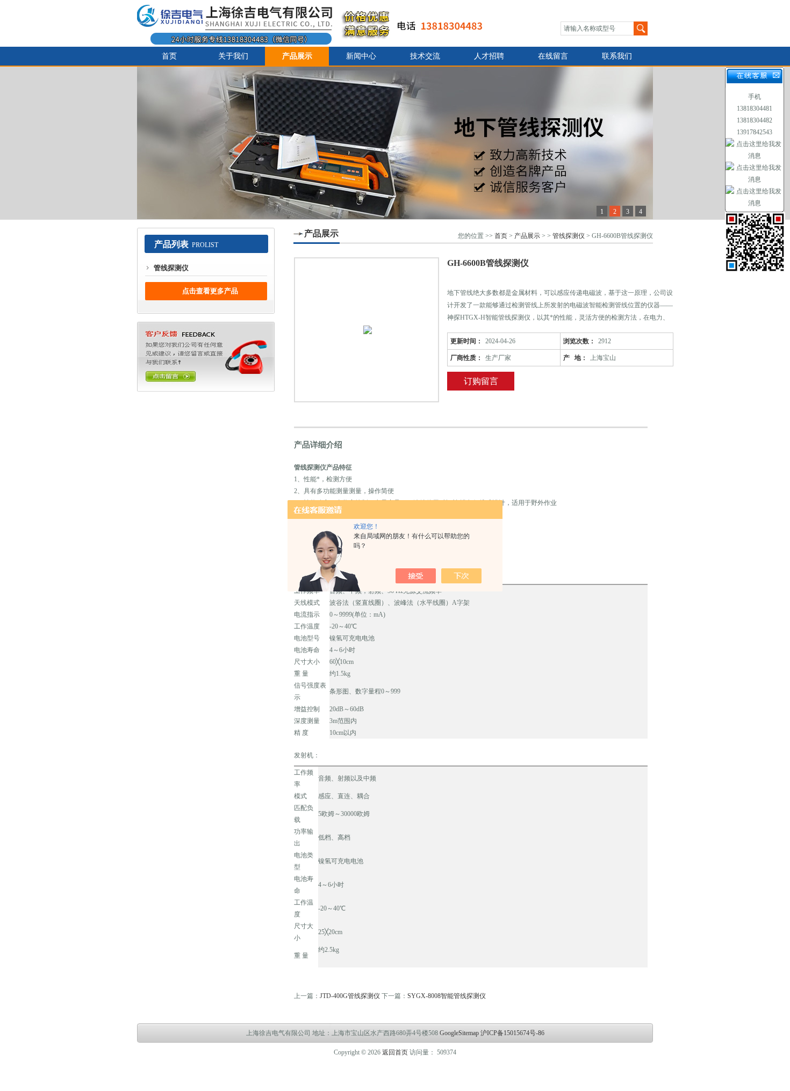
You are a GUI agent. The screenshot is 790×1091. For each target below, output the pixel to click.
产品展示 (297, 56)
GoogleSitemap (459, 1033)
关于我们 (233, 56)
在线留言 (553, 56)
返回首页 (395, 1052)
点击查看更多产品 (210, 291)
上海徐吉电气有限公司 (316, 23)
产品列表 (171, 244)
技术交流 (425, 56)
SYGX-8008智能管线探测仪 (446, 996)
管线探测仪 (171, 268)
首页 (169, 56)
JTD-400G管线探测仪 (350, 996)
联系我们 (617, 56)
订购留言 (481, 381)
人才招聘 (489, 56)
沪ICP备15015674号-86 (512, 1033)
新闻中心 (361, 56)
